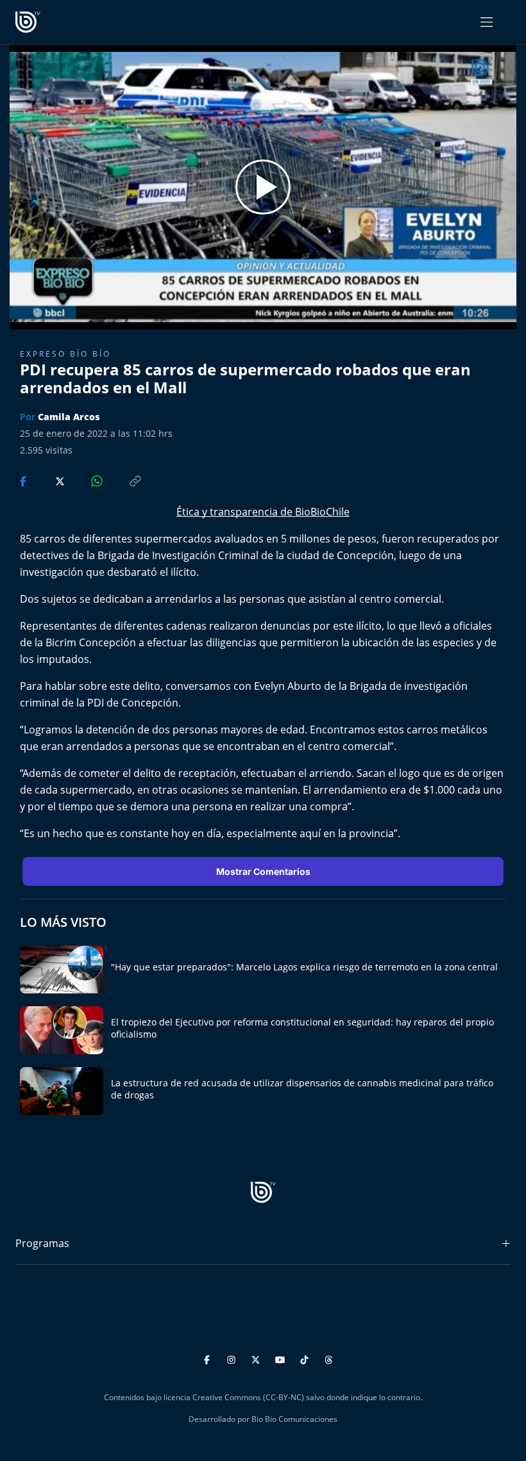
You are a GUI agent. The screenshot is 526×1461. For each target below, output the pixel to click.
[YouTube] (282, 1357)
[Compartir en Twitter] (48, 480)
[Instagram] (233, 1357)
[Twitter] (257, 1357)
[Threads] (328, 1357)
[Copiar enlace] (123, 480)
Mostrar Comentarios (263, 871)
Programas (42, 1243)
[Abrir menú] (486, 22)
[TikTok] (306, 1357)
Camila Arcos (68, 417)
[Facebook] (208, 1357)
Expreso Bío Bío (65, 353)
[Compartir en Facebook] (24, 480)
